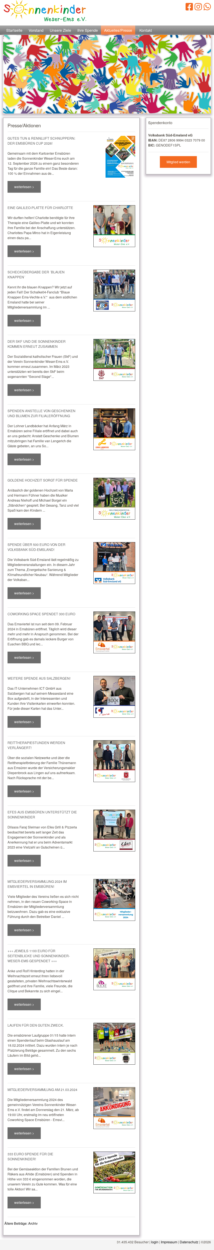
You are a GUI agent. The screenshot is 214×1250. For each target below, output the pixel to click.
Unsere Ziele (60, 30)
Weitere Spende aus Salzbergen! (39, 678)
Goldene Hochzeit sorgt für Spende (43, 480)
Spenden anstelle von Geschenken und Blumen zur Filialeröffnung (41, 413)
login (154, 1242)
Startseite (14, 30)
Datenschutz (189, 1242)
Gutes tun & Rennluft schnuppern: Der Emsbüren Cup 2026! (41, 141)
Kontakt (145, 30)
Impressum (169, 1242)
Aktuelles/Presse (118, 30)
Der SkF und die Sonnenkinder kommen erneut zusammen (37, 344)
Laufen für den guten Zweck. (36, 1025)
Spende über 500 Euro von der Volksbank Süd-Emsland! (36, 547)
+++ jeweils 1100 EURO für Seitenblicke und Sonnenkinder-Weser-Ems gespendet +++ (39, 955)
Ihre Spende (87, 30)
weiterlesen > (24, 186)
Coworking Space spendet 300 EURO (41, 614)
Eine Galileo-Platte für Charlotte (40, 207)
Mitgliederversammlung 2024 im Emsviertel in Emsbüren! (37, 884)
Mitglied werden (178, 161)
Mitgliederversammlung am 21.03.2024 (42, 1089)
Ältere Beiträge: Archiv (21, 1223)
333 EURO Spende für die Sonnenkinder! (30, 1156)
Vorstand (36, 30)
